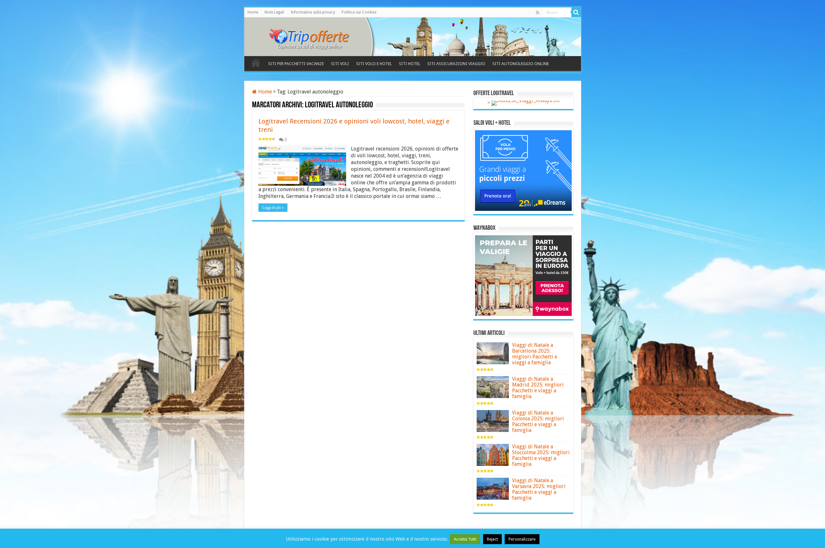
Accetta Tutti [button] (465, 539)
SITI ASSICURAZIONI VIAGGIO (456, 63)
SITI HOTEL (409, 63)
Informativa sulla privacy (313, 12)
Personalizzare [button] (522, 539)
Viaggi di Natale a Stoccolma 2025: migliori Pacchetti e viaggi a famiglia (541, 455)
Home (253, 12)
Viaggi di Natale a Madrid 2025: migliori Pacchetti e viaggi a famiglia (538, 387)
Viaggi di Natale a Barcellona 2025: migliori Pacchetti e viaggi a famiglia (534, 354)
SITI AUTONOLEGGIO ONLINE (520, 63)
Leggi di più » (273, 207)
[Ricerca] (576, 12)
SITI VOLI (340, 63)
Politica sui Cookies (359, 12)
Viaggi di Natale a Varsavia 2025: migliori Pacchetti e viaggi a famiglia (539, 489)
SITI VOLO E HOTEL (374, 63)
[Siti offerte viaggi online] (313, 35)
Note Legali (274, 12)
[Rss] (537, 12)
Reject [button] (492, 539)
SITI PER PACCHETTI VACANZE (296, 63)
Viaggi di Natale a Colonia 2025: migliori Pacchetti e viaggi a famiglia (538, 421)
